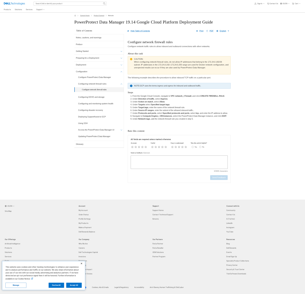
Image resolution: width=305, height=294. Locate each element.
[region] (179, 81)
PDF (212, 31)
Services (8, 257)
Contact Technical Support (162, 215)
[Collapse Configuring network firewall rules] (121, 83)
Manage (16, 285)
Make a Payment (85, 227)
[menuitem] (40, 9)
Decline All (56, 285)
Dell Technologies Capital (88, 252)
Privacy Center (232, 265)
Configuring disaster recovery (90, 110)
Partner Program (158, 257)
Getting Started (82, 51)
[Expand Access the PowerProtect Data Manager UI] (121, 129)
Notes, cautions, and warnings (88, 38)
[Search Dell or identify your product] (104, 3)
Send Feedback (219, 177)
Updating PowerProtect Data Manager (94, 136)
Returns (155, 219)
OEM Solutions (158, 252)
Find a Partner (157, 244)
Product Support (99, 15)
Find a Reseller (157, 248)
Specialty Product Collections (237, 261)
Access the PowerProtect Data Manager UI (96, 130)
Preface (79, 44)
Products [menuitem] (7, 9)
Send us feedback (140, 153)
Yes (196, 147)
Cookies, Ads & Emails (100, 287)
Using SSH (83, 123)
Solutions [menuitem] (18, 9)
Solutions (8, 252)
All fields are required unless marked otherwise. (151, 139)
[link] (272, 3)
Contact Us (230, 215)
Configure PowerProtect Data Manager (94, 77)
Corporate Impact (85, 269)
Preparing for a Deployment (87, 58)
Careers (82, 248)
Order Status (84, 215)
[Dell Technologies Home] (14, 3)
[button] (260, 3)
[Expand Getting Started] (121, 51)
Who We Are (83, 244)
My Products (83, 223)
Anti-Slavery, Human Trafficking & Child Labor (167, 287)
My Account (83, 210)
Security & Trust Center (235, 269)
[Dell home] (75, 15)
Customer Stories (85, 274)
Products (8, 248)
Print (201, 31)
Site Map (8, 211)
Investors (82, 257)
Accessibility (139, 287)
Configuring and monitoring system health (95, 104)
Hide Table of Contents (140, 31)
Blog (228, 244)
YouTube (229, 232)
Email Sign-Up (231, 257)
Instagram (230, 227)
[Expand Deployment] (121, 64)
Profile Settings (85, 219)
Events (229, 252)
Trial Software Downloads (236, 274)
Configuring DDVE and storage (91, 97)
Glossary (79, 144)
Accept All (74, 285)
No (203, 147)
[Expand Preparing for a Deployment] (121, 58)
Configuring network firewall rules (92, 84)
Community (230, 210)
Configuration (81, 72)
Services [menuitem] (29, 9)
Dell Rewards (231, 248)
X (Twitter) (230, 219)
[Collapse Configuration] (121, 71)
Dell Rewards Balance (87, 232)
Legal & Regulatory (121, 287)
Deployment (81, 65)
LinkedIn (229, 223)
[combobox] (70, 3)
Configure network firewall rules (94, 90)
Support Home (85, 15)
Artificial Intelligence (12, 244)
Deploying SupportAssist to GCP (92, 117)
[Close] (81, 263)
